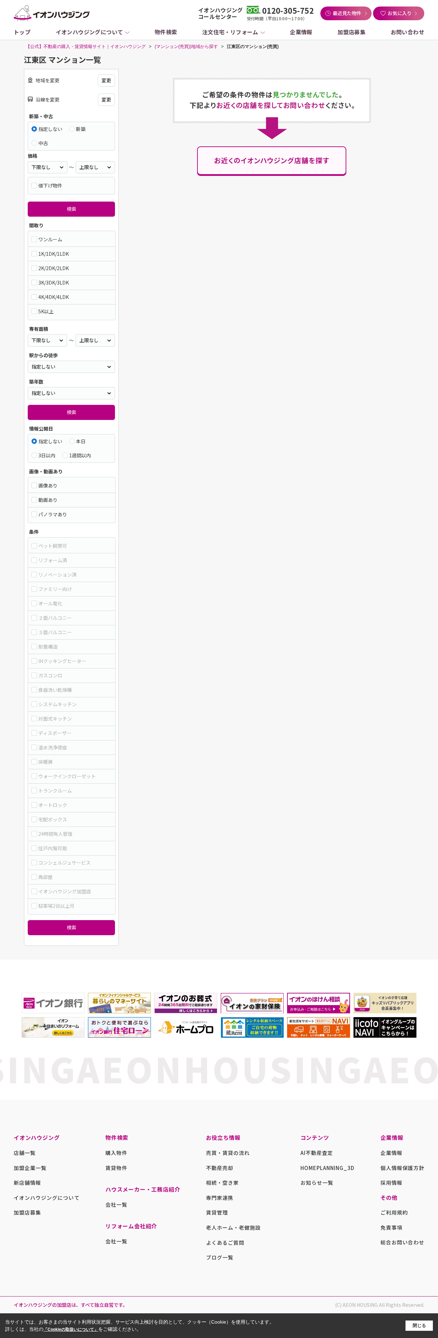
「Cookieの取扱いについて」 (70, 1329)
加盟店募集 (351, 32)
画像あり (47, 485)
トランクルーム (55, 790)
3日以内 (46, 455)
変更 (106, 80)
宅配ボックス (52, 819)
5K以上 (46, 311)
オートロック (52, 804)
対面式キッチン (55, 718)
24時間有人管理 (55, 833)
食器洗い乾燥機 (55, 689)
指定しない (50, 128)
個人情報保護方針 (402, 1167)
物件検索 (166, 32)
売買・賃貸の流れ (228, 1152)
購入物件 (116, 1152)
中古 (43, 143)
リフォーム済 (52, 560)
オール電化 (50, 603)
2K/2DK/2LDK (53, 268)
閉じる (419, 1325)
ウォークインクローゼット (67, 776)
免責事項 (391, 1227)
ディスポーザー (55, 733)
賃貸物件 (116, 1167)
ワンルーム (50, 239)
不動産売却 (219, 1167)
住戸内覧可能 (52, 848)
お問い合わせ (407, 32)
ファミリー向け (55, 589)
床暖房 (45, 761)
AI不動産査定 (316, 1152)
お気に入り (400, 13)
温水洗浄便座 (52, 747)
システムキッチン (57, 704)
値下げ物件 (50, 185)
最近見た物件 (347, 13)
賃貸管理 (217, 1212)
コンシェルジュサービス (64, 862)
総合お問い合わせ (402, 1242)
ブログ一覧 (219, 1257)
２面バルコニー (55, 617)
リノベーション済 (57, 574)
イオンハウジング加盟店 (64, 891)
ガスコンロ (50, 675)
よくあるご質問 (225, 1242)
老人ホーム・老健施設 (233, 1227)
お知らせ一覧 (316, 1182)
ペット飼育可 (52, 545)
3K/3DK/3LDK (53, 282)
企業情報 (301, 32)
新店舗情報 (27, 1182)
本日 (81, 441)
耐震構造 (47, 646)
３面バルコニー (55, 632)
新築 (81, 128)
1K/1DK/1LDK (53, 253)
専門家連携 (219, 1197)
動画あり (47, 499)
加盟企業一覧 (30, 1167)
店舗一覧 (25, 1152)
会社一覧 (116, 1204)
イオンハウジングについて (89, 32)
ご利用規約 (394, 1212)
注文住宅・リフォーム (230, 32)
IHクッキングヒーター (62, 661)
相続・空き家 (222, 1182)
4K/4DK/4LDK (53, 296)
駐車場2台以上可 (56, 905)
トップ (22, 32)
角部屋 (45, 876)
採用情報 (391, 1182)
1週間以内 (80, 455)
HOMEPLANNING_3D (327, 1167)
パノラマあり (52, 514)
